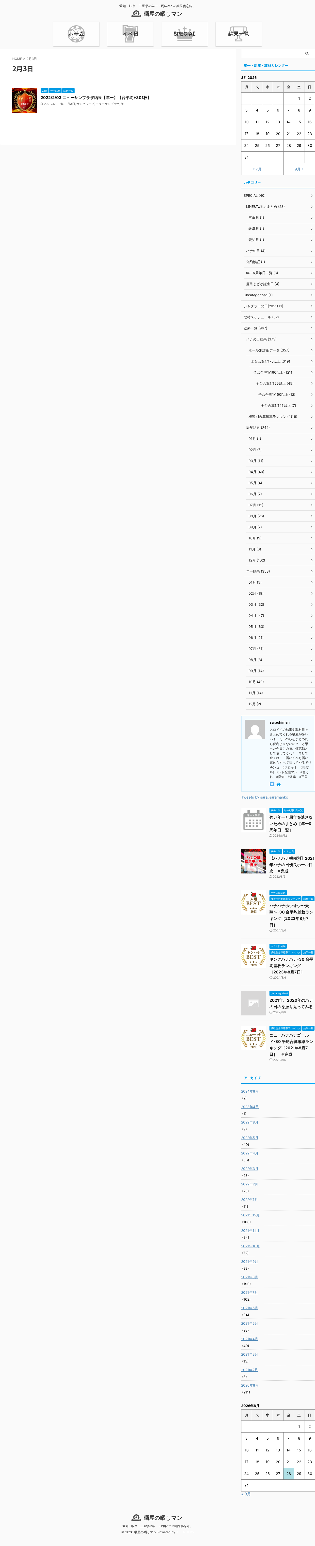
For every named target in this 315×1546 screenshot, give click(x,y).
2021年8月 (249, 1277)
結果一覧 (238, 34)
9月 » (299, 169)
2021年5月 (249, 1323)
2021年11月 (250, 1230)
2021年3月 (249, 1354)
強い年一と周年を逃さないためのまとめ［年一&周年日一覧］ (291, 823)
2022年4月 (249, 1153)
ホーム (76, 34)
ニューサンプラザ (107, 104)
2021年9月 (249, 1261)
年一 (124, 104)
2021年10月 (250, 1246)
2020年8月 (250, 1385)
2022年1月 (249, 1199)
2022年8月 (249, 1122)
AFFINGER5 (185, 1532)
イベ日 (131, 34)
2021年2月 (249, 1370)
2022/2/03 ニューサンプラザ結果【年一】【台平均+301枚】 (96, 97)
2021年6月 (249, 1308)
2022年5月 (249, 1138)
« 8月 (246, 1493)
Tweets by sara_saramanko (264, 797)
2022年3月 (249, 1169)
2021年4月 (249, 1339)
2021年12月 (250, 1215)
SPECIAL (184, 34)
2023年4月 (250, 1107)
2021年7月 (249, 1292)
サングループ (85, 104)
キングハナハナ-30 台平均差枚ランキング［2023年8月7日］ (291, 965)
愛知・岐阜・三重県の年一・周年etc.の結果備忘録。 (158, 1526)
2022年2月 (249, 1184)
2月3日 (70, 104)
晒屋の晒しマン (163, 14)
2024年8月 (250, 1091)
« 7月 (257, 169)
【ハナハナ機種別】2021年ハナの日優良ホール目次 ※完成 (292, 864)
